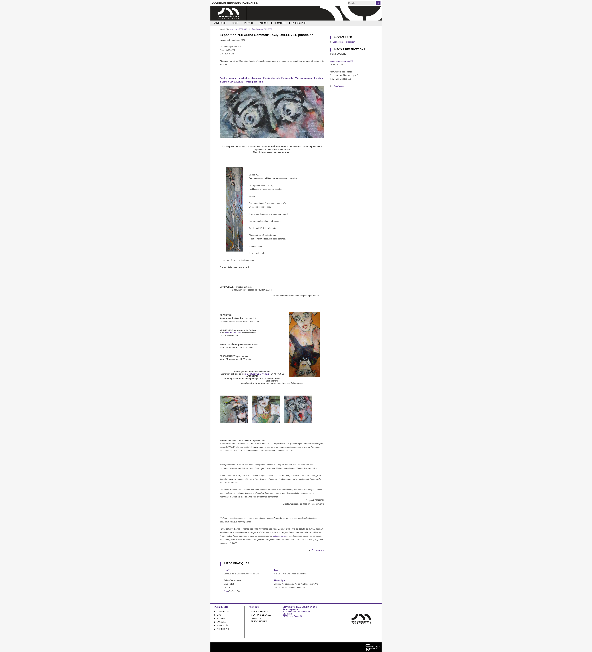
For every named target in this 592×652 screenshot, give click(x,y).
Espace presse (259, 611)
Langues (221, 622)
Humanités (222, 625)
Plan (226, 591)
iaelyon (221, 618)
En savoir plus (317, 550)
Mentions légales (261, 615)
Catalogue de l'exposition (344, 42)
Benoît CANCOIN (232, 333)
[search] (361, 3)
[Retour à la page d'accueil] (228, 13)
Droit (220, 615)
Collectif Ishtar (279, 536)
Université (223, 611)
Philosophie (223, 629)
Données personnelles (259, 620)
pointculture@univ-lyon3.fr (256, 374)
